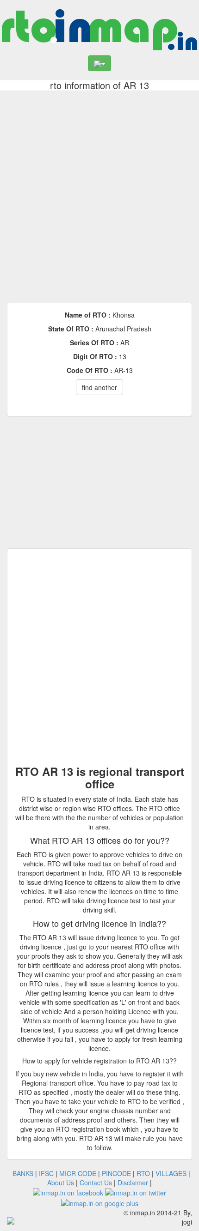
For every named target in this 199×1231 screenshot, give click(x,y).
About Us (60, 1182)
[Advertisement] (99, 194)
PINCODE (116, 1173)
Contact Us (96, 1182)
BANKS (22, 1173)
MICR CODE (77, 1173)
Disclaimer (133, 1182)
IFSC (46, 1173)
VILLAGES (171, 1173)
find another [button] (99, 387)
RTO (143, 1173)
